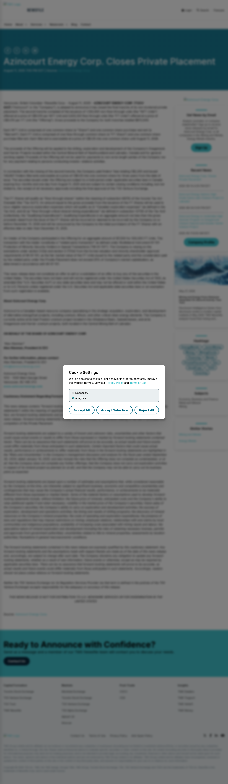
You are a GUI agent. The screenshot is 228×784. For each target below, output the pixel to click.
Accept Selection (114, 410)
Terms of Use (137, 383)
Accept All (82, 410)
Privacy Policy (115, 383)
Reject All (146, 410)
